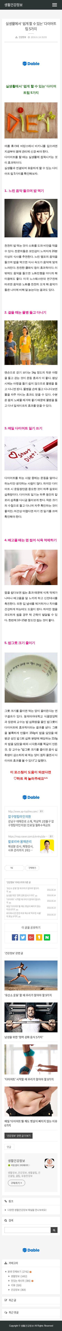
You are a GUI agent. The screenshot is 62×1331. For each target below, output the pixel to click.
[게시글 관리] (20, 868)
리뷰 (16, 1285)
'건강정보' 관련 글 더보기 (18, 1135)
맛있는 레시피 (21, 1280)
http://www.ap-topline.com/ (23, 811)
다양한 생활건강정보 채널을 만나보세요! (27, 1210)
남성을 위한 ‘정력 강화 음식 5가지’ (20, 895)
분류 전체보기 (18, 1271)
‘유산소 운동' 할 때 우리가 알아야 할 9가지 (28, 995)
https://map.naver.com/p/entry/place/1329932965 (27, 836)
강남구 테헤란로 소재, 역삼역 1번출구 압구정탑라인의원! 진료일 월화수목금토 (31, 823)
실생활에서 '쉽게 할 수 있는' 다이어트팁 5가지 (31, 26)
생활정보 (19, 1276)
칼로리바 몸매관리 (20, 842)
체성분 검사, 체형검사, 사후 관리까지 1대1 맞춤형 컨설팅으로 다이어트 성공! (20, 848)
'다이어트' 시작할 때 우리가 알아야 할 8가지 (29, 1079)
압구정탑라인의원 (19, 816)
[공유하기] (16, 868)
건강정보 (22, 37)
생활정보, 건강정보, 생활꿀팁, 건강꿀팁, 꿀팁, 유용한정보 (24, 1174)
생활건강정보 (13, 4)
